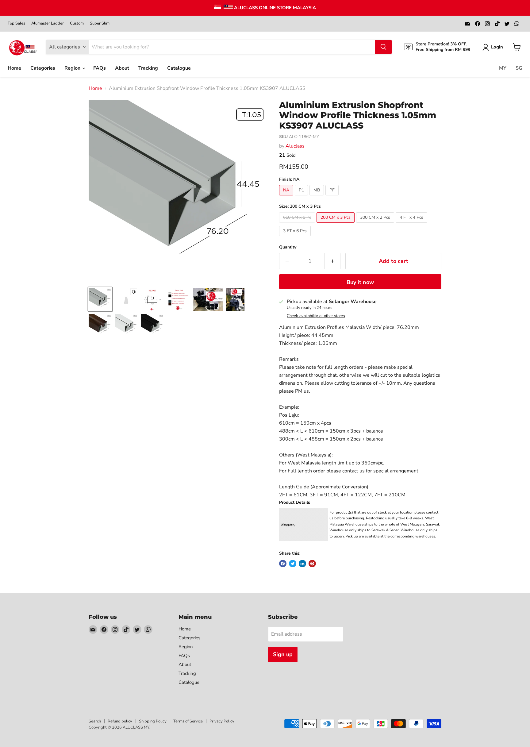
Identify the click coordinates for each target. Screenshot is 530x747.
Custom (77, 23)
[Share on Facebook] (282, 563)
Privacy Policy (221, 721)
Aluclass (295, 146)
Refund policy (120, 721)
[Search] (383, 47)
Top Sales (16, 23)
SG (519, 68)
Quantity (287, 247)
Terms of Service (188, 721)
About (122, 68)
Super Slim (99, 23)
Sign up (283, 654)
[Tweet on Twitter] (292, 563)
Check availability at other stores (316, 316)
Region (73, 68)
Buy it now (360, 282)
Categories (42, 68)
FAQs (99, 68)
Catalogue (179, 68)
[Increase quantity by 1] (332, 261)
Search (95, 721)
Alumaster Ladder (47, 23)
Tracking (148, 68)
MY (502, 68)
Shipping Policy (153, 721)
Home (14, 68)
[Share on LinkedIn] (302, 563)
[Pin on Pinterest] (312, 563)
